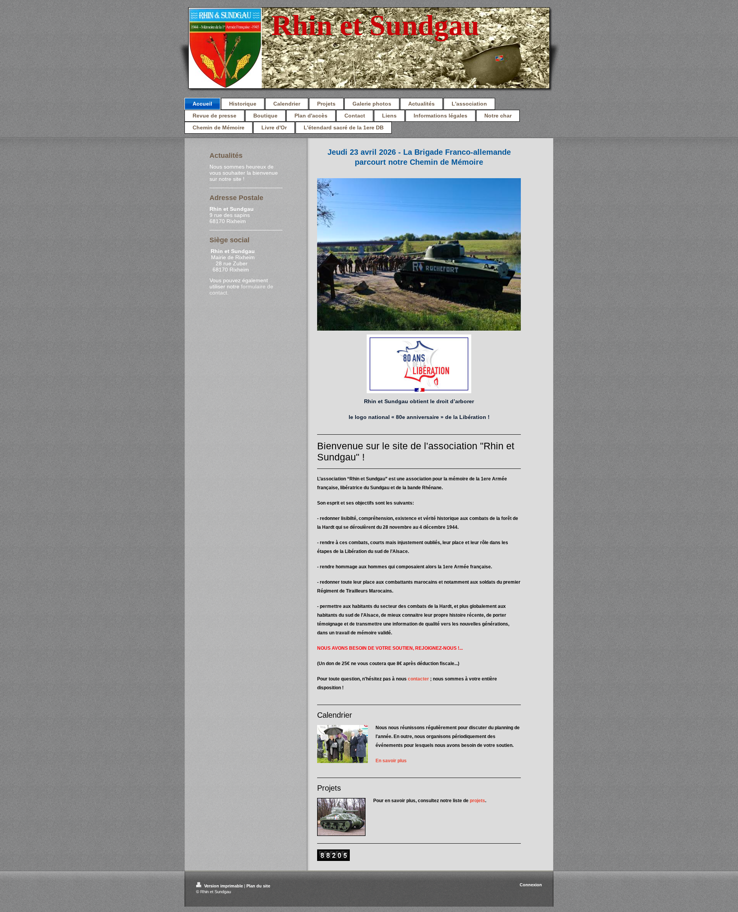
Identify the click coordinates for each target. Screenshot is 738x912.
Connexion (531, 884)
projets (477, 800)
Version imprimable (223, 886)
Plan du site (258, 886)
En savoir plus (391, 760)
